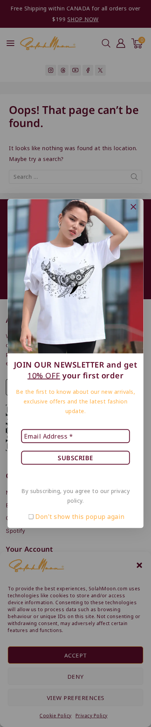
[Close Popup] (133, 207)
